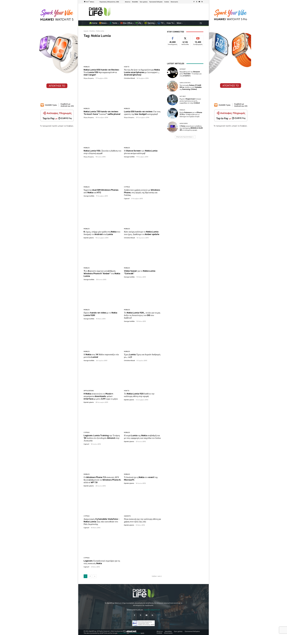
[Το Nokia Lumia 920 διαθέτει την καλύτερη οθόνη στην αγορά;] (143, 376)
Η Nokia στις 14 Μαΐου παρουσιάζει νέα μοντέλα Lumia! (101, 355)
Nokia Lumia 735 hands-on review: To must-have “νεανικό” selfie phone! (102, 112)
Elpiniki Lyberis (89, 238)
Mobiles (87, 66)
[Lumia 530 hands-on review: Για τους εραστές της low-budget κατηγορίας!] (143, 94)
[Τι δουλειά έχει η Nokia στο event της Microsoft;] (143, 460)
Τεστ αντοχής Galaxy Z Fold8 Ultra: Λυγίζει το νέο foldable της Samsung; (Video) (191, 87)
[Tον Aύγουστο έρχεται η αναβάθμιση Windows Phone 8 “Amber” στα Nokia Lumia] (102, 253)
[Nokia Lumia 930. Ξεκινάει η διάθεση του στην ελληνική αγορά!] (102, 133)
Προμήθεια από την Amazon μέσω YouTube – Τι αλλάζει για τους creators (190, 74)
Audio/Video (184, 123)
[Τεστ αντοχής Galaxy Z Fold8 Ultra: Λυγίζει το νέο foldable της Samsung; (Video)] (172, 86)
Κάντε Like (172, 37)
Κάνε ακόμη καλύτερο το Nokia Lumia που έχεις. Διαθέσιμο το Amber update (141, 233)
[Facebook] (194, 1)
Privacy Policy (122, 633)
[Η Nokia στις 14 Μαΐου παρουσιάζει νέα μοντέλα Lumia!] (102, 337)
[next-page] (95, 576)
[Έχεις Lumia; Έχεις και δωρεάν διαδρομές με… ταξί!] (143, 337)
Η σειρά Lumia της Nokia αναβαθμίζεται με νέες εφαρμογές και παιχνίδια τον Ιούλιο (142, 436)
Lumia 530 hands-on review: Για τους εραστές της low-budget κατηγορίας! (142, 112)
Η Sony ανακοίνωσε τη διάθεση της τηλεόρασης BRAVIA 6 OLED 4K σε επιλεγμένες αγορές (191, 128)
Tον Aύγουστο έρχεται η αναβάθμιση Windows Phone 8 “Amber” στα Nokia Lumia (102, 273)
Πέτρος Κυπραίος (89, 78)
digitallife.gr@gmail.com (152, 610)
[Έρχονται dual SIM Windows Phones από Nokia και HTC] (102, 172)
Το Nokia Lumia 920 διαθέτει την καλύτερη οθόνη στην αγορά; (139, 395)
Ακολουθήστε (185, 37)
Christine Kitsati (129, 78)
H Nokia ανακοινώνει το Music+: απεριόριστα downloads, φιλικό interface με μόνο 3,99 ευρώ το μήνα (101, 396)
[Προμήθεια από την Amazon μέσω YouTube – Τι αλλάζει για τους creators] (172, 72)
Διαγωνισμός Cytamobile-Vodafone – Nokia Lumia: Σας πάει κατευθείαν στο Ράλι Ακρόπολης (101, 521)
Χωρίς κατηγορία (185, 82)
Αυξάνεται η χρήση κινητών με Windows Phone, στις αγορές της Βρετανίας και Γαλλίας (142, 192)
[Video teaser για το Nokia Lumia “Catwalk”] (143, 253)
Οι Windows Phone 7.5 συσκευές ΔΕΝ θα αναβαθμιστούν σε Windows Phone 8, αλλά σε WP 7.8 (102, 480)
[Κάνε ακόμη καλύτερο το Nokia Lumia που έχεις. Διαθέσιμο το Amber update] (143, 214)
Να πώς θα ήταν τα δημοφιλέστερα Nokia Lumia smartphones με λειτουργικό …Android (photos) (142, 72)
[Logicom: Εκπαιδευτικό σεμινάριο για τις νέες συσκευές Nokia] (102, 543)
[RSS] (202, 1)
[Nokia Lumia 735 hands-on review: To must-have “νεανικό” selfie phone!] (102, 94)
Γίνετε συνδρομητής (198, 38)
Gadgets (127, 516)
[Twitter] (196, 1)
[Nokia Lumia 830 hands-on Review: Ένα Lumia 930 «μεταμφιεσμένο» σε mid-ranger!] (102, 52)
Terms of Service (134, 633)
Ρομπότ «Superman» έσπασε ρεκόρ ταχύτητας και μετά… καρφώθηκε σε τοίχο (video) (190, 101)
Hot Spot (183, 96)
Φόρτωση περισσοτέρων (184, 137)
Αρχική (86, 31)
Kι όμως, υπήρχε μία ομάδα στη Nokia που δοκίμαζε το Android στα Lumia (102, 233)
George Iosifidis (129, 157)
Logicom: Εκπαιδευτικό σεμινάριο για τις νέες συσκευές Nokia (102, 562)
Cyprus (127, 187)
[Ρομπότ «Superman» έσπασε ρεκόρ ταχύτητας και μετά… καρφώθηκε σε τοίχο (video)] (172, 99)
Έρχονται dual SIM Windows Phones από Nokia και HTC (101, 191)
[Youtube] (199, 1)
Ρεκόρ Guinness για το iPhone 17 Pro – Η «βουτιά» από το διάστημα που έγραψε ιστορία (191, 114)
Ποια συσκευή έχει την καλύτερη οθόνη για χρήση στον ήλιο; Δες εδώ (142, 520)
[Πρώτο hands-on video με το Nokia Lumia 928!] (102, 295)
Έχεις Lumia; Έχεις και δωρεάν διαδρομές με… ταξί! (142, 355)
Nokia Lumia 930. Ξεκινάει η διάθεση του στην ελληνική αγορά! (102, 152)
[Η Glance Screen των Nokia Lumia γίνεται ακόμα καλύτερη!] (143, 133)
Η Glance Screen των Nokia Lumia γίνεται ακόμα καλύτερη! (140, 152)
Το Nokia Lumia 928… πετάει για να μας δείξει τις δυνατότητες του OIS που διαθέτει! (142, 315)
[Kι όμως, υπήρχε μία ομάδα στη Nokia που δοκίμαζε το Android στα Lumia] (102, 214)
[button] (200, 23)
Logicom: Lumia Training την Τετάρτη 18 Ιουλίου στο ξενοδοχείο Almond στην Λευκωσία (102, 438)
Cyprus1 (126, 198)
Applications (89, 390)
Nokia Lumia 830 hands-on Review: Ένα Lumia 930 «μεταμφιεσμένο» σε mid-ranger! (101, 72)
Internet (183, 69)
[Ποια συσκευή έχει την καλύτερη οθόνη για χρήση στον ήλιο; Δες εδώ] (143, 502)
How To (126, 66)
